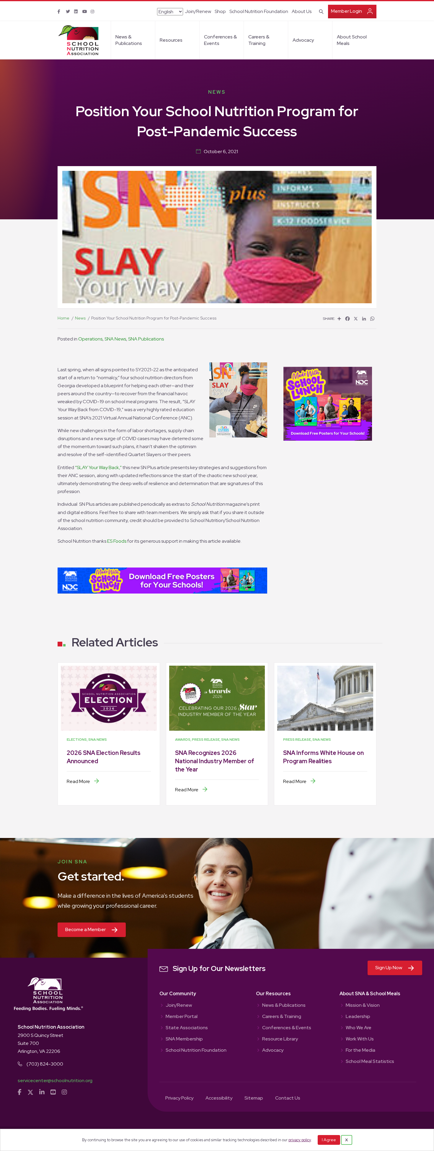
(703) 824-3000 (45, 1064)
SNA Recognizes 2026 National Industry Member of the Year (214, 761)
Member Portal (182, 1016)
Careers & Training (258, 40)
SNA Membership (184, 1039)
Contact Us (287, 1098)
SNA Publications (146, 339)
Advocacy (303, 40)
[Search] (320, 11)
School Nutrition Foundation (258, 11)
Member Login (346, 11)
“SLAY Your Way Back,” (98, 467)
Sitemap (253, 1098)
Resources (171, 40)
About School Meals (352, 40)
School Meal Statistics (370, 1061)
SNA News (115, 339)
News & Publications (128, 40)
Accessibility (218, 1098)
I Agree (329, 1139)
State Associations (187, 1028)
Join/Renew (198, 11)
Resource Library (280, 1039)
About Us (301, 11)
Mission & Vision (363, 1005)
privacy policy (299, 1139)
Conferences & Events (220, 40)
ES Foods (116, 541)
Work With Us (360, 1039)
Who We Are (358, 1028)
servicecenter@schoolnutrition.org (55, 1080)
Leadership (358, 1016)
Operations (90, 339)
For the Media (360, 1050)
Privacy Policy (179, 1098)
